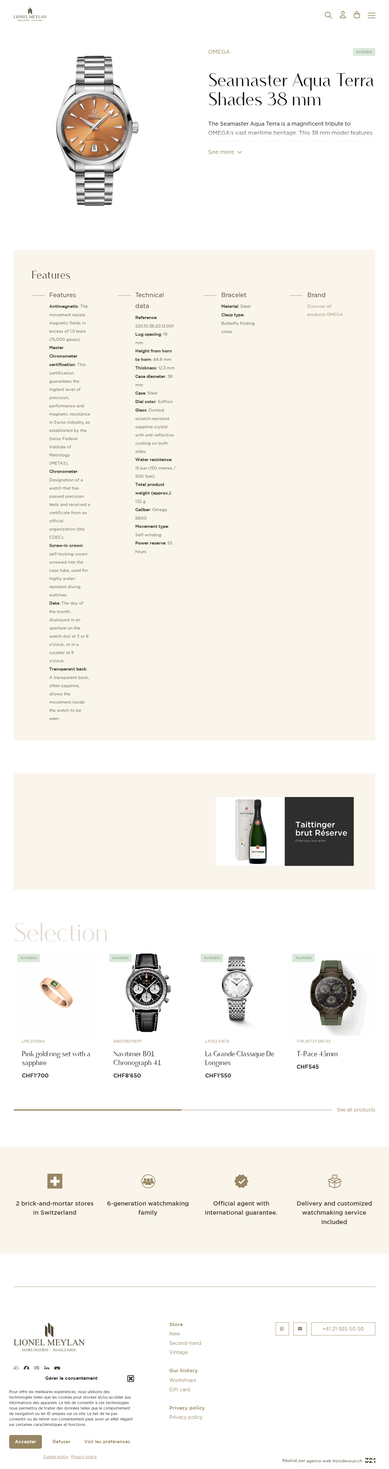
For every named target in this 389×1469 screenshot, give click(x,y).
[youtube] (57, 1369)
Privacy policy (84, 1457)
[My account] (343, 15)
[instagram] (36, 1369)
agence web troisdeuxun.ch (334, 1461)
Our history (183, 1371)
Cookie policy (55, 1457)
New (174, 1333)
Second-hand (185, 1343)
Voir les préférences (107, 1442)
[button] (131, 1379)
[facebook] (26, 1369)
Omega (219, 52)
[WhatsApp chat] (16, 1369)
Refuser (61, 1442)
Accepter (25, 1442)
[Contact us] (300, 1328)
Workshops (182, 1380)
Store (176, 1324)
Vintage (178, 1352)
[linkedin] (46, 1369)
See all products (356, 1109)
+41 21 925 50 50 (343, 1329)
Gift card (179, 1389)
